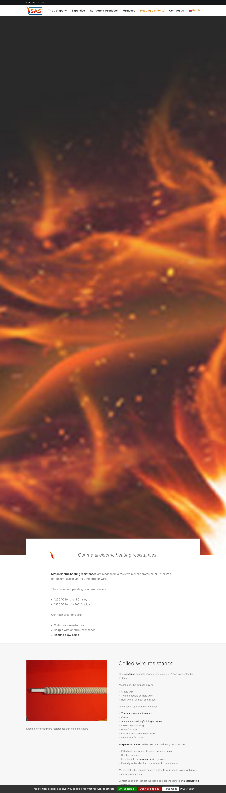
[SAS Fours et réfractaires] (34, 10)
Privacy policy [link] (187, 788)
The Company (57, 10)
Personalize (170, 788)
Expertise (78, 10)
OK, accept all (127, 788)
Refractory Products (104, 10)
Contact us (176, 10)
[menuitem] (58, 10)
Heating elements (152, 10)
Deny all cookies (149, 788)
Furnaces (129, 10)
